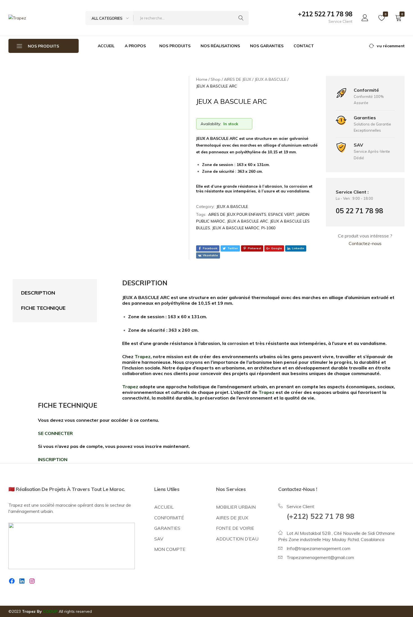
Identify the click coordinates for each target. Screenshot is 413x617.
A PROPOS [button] (135, 45)
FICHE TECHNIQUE (43, 308)
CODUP (50, 611)
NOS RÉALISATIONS (220, 45)
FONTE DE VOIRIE (235, 528)
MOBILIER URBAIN (236, 507)
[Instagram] (32, 581)
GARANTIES (167, 528)
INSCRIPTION (52, 459)
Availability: (211, 123)
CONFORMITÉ (169, 517)
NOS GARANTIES (266, 45)
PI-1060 (268, 227)
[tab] (49, 293)
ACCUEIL (106, 45)
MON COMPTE (169, 549)
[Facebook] (11, 581)
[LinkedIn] (22, 581)
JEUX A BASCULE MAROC (235, 227)
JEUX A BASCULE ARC (247, 221)
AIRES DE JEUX (232, 517)
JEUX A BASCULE (232, 206)
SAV (158, 539)
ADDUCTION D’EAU (237, 539)
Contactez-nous (365, 243)
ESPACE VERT (281, 214)
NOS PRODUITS (174, 45)
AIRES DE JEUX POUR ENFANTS (237, 214)
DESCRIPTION (38, 293)
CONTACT (304, 45)
